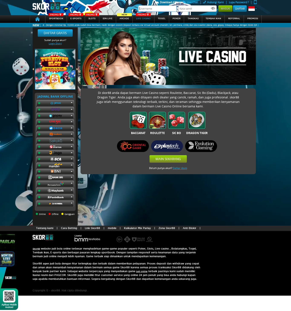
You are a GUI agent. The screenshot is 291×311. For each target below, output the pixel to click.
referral (234, 18)
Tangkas (193, 18)
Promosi (252, 18)
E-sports (75, 17)
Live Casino (143, 17)
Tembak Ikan (213, 18)
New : (37, 25)
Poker (176, 18)
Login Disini (55, 43)
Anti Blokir (189, 228)
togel (162, 18)
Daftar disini (180, 168)
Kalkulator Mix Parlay (137, 228)
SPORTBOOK (56, 17)
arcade (124, 17)
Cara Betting (69, 228)
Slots (90, 17)
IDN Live (107, 18)
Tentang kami (44, 228)
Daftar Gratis (55, 33)
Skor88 (36, 249)
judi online (141, 271)
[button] (252, 8)
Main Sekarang (168, 159)
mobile (112, 228)
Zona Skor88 (166, 228)
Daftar (240, 8)
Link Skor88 (92, 228)
